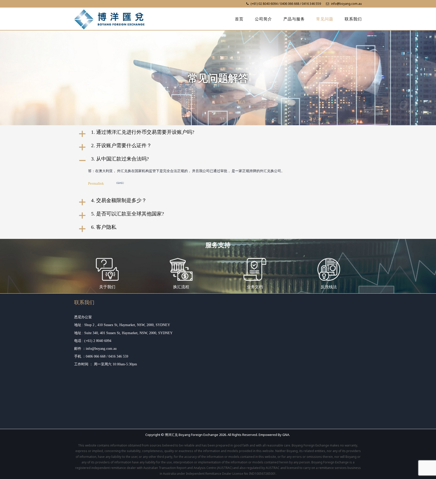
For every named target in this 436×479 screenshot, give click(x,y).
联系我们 (353, 19)
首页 (239, 19)
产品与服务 (294, 19)
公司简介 (263, 19)
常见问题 (324, 19)
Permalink (96, 183)
